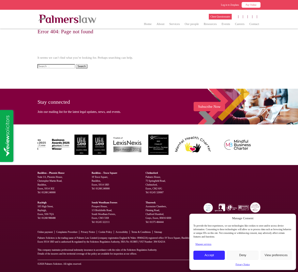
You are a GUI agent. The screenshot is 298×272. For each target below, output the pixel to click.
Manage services (203, 244)
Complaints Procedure (66, 232)
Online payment (45, 232)
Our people (192, 24)
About (160, 24)
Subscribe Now (209, 107)
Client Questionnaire (220, 16)
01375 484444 (157, 222)
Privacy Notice (243, 264)
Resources (210, 24)
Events (226, 24)
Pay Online (251, 4)
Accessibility (122, 232)
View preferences (276, 255)
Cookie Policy (105, 232)
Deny (242, 255)
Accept (209, 255)
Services (174, 24)
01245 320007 (157, 192)
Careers (239, 24)
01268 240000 (49, 192)
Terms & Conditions (141, 232)
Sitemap (158, 232)
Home (148, 24)
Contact (254, 24)
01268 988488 (49, 218)
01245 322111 (103, 222)
